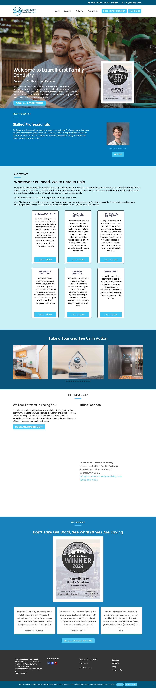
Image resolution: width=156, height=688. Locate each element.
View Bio (118, 154)
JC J (121, 631)
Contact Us (93, 11)
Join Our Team (86, 667)
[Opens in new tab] (117, 82)
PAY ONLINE (134, 11)
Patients (79, 11)
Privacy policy (131, 684)
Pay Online (84, 663)
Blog (114, 667)
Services (67, 11)
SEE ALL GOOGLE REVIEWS (78, 640)
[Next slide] (141, 362)
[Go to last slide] (15, 362)
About (57, 11)
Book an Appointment (88, 659)
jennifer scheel (77, 631)
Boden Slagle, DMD (118, 148)
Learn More (45, 259)
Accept (120, 684)
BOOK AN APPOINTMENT (114, 11)
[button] (78, 362)
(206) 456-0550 (134, 2)
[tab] (66, 381)
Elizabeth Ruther (34, 631)
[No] (153, 684)
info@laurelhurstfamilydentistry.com (101, 476)
